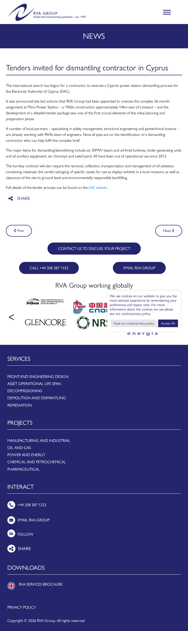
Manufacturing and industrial (38, 440)
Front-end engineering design (38, 376)
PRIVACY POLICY (21, 607)
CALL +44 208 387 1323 (49, 268)
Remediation (19, 405)
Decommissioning (24, 390)
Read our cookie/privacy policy (134, 323)
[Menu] (167, 12)
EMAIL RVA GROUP (139, 268)
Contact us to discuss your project (94, 248)
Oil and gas (19, 447)
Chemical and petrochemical (36, 462)
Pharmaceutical (23, 469)
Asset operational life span (34, 383)
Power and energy (26, 454)
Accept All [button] (168, 323)
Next (167, 230)
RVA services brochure (41, 584)
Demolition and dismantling (36, 398)
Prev (20, 230)
